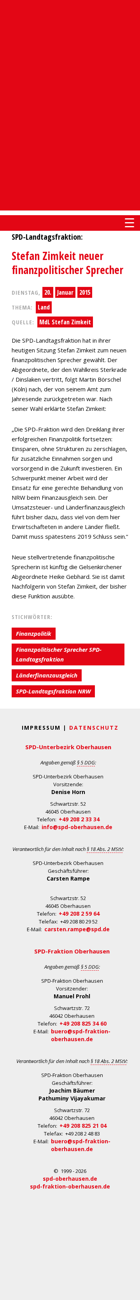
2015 (84, 292)
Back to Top (129, 1289)
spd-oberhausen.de (70, 1178)
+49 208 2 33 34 (79, 819)
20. (47, 292)
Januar (65, 292)
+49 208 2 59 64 (79, 913)
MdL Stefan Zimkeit (65, 322)
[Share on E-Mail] (7, 380)
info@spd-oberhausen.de (77, 827)
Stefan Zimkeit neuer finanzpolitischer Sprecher (67, 262)
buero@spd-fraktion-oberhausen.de (80, 1035)
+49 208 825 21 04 (83, 1125)
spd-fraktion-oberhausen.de (70, 1186)
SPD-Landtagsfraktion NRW (53, 691)
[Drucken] (7, 395)
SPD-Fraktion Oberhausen (72, 951)
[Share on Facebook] (7, 333)
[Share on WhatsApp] (7, 348)
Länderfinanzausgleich (46, 675)
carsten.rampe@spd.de (77, 929)
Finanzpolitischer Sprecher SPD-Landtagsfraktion (59, 654)
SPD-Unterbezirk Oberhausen (68, 747)
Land (44, 307)
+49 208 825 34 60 (83, 1023)
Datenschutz (94, 727)
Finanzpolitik (33, 633)
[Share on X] (7, 364)
